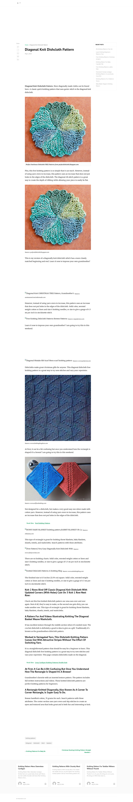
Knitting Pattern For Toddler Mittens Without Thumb (101, 767)
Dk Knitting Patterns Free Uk (104, 49)
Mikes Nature (66, 3)
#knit (43, 743)
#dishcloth (36, 743)
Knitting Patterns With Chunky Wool (66, 766)
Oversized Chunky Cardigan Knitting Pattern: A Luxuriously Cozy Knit (104, 74)
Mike (24, 782)
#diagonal (28, 743)
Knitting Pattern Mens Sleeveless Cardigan (30, 767)
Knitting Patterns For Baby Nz (35, 751)
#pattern (49, 743)
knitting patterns (30, 738)
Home (26, 45)
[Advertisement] (66, 30)
